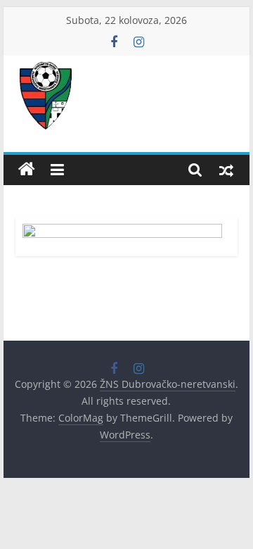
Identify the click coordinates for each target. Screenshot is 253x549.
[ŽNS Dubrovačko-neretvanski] (26, 169)
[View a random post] (226, 169)
